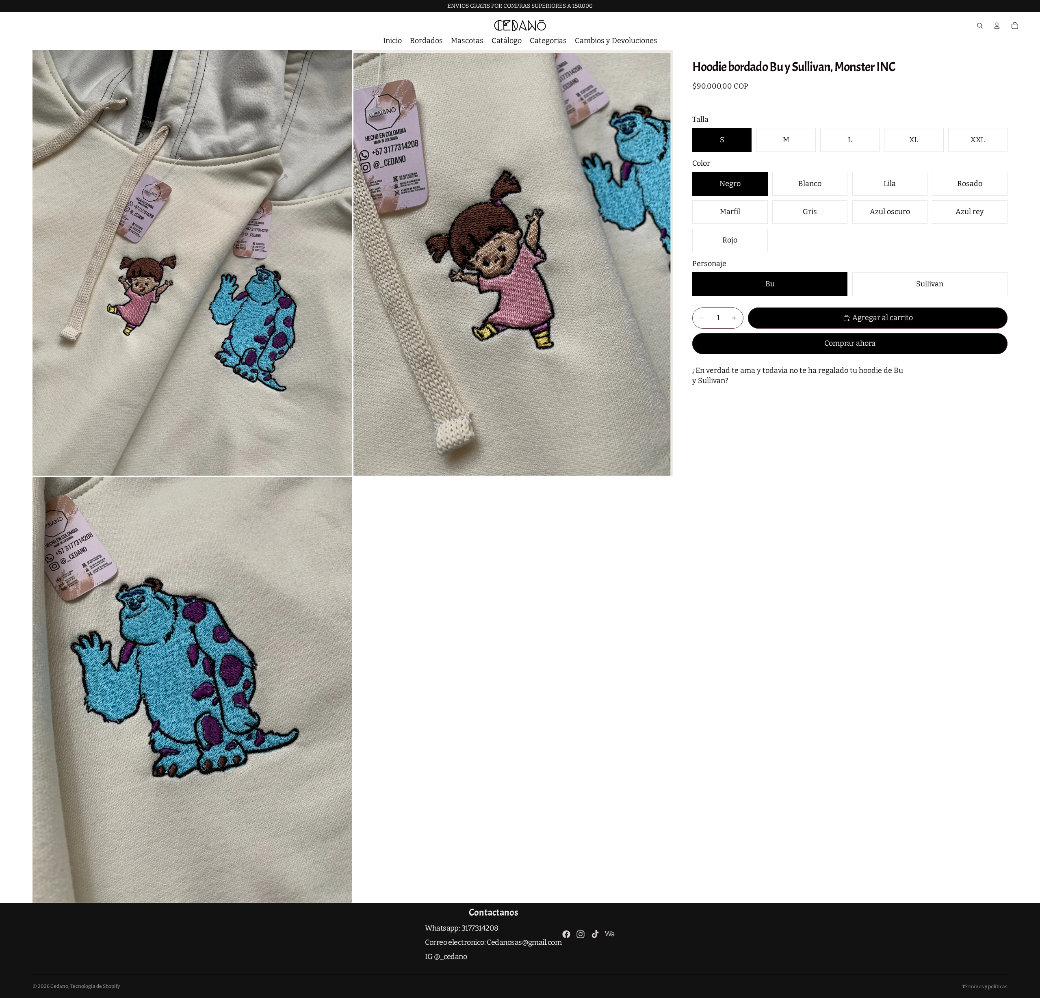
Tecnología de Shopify (95, 986)
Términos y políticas (985, 986)
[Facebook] (566, 934)
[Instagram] (580, 934)
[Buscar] (980, 26)
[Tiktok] (595, 934)
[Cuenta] (997, 26)
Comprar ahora (849, 343)
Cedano (59, 986)
